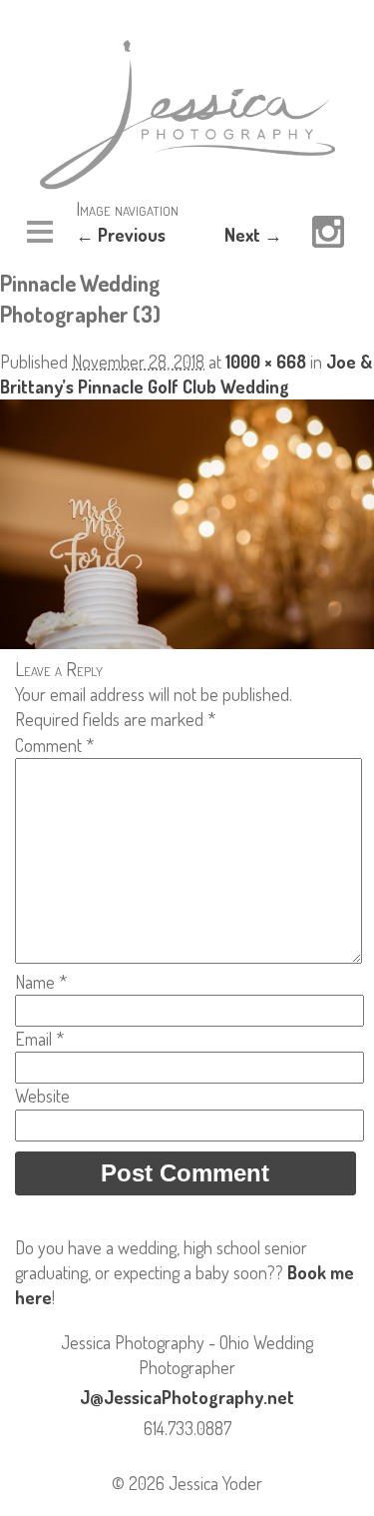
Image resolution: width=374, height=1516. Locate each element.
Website (42, 1096)
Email (39, 1039)
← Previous (121, 235)
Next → (253, 235)
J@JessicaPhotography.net (187, 1397)
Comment (54, 745)
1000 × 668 (265, 362)
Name (41, 982)
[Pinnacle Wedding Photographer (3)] (187, 642)
